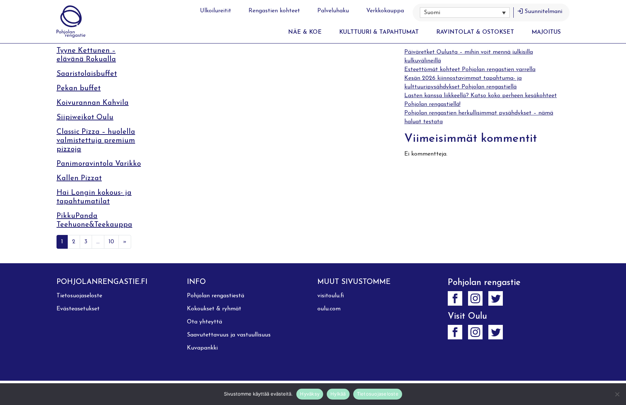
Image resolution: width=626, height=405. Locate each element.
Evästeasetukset (78, 309)
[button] (465, 12)
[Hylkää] (617, 394)
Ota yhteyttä (204, 322)
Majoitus (546, 32)
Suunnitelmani (543, 12)
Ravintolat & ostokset (475, 32)
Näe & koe (305, 32)
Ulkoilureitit (215, 11)
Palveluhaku (333, 11)
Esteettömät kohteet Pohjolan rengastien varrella (469, 70)
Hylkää (338, 394)
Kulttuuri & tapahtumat (379, 32)
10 (111, 242)
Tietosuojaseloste (79, 296)
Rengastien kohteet (274, 11)
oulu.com (329, 309)
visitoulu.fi (330, 296)
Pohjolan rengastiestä (215, 296)
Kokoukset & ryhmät (214, 309)
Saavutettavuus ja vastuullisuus (229, 335)
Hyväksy (310, 394)
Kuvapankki (202, 348)
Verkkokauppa (385, 11)
